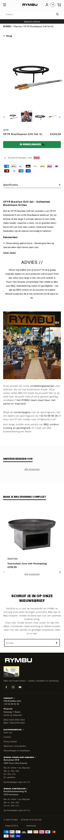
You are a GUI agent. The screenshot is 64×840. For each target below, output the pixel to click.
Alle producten (32, 469)
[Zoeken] (57, 14)
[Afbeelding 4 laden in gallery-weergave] (53, 116)
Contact (7, 737)
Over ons (8, 732)
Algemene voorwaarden (15, 746)
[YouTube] (20, 687)
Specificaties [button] (10, 184)
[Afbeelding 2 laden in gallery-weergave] (26, 116)
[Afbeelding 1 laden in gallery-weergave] (13, 116)
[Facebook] (6, 687)
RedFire (12, 558)
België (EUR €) (11, 826)
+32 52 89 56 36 (11, 704)
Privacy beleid (10, 741)
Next (60, 572)
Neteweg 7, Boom (12, 712)
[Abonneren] (56, 643)
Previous (4, 572)
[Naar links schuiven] (4, 117)
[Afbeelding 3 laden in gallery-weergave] (40, 116)
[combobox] (32, 14)
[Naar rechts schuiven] (60, 117)
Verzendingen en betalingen (17, 750)
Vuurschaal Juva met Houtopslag (27, 563)
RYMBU (7, 26)
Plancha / (18, 26)
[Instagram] (13, 687)
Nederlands (31, 826)
